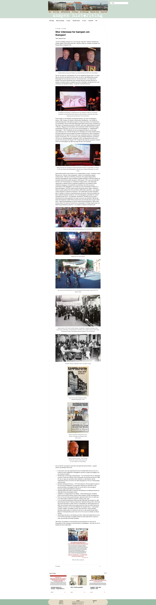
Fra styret (68, 20)
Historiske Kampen (76, 20)
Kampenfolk (91, 20)
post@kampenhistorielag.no (78, 602)
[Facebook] (93, 602)
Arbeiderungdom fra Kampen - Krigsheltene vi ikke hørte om (57, 588)
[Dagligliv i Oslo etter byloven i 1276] (98, 580)
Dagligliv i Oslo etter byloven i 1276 (95, 588)
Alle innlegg (51, 20)
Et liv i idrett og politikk (77, 587)
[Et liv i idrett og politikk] (78, 580)
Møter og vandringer (60, 20)
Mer (96, 20)
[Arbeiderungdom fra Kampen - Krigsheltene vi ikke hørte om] (58, 580)
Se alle (105, 573)
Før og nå (84, 20)
